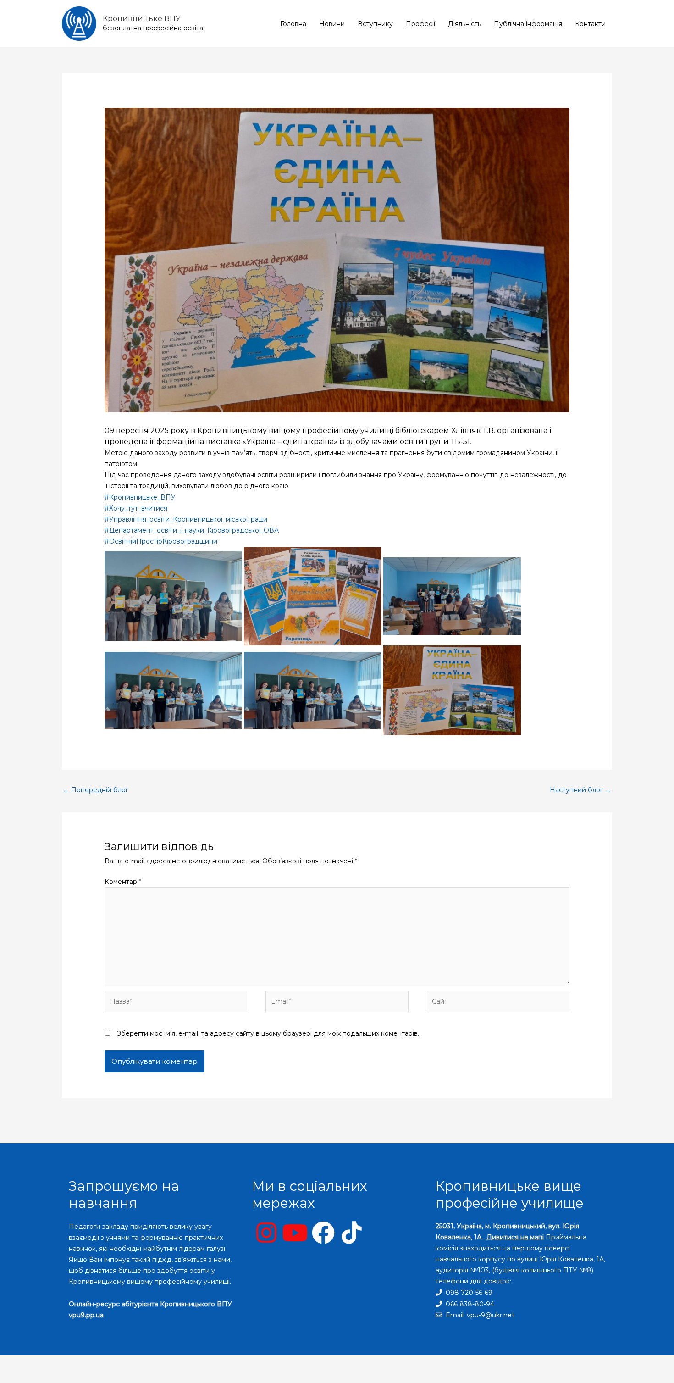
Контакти (590, 24)
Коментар (123, 882)
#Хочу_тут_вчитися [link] (136, 508)
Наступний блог (580, 790)
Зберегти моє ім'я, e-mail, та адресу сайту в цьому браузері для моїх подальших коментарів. (268, 1033)
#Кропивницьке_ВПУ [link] (140, 497)
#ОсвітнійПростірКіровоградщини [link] (161, 541)
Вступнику (375, 24)
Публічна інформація (528, 24)
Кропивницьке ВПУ (142, 18)
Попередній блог (95, 790)
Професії (420, 24)
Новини (332, 24)
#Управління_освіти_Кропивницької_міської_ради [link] (186, 519)
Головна (293, 24)
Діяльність (464, 24)
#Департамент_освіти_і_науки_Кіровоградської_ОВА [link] (192, 530)
